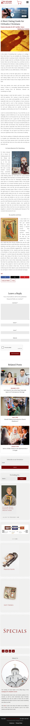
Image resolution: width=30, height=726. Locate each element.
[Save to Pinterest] (24, 277)
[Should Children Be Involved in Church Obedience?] (15, 405)
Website (15, 338)
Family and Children (6, 280)
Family (13, 280)
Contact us (11, 723)
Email (15, 330)
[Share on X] (15, 277)
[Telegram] (13, 651)
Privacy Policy (19, 723)
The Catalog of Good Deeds (12, 718)
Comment (15, 303)
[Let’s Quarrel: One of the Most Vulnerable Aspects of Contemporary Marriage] (15, 376)
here (5, 705)
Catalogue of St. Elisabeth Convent (9, 691)
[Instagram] (3, 651)
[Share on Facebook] (5, 277)
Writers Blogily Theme (17, 720)
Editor (18, 27)
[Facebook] (6, 651)
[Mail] (10, 651)
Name (15, 322)
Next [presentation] (27, 531)
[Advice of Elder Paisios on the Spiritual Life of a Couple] (15, 435)
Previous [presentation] (3, 531)
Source (22, 27)
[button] (12, 539)
